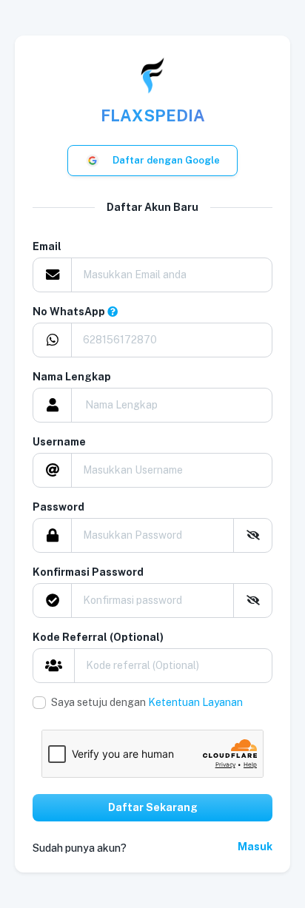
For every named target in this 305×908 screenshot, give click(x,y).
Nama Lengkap (72, 377)
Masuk (255, 846)
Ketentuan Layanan (195, 702)
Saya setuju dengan (147, 702)
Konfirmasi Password (88, 572)
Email (47, 246)
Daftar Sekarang (153, 807)
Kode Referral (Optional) (98, 637)
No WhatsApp (70, 311)
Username (59, 442)
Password (58, 507)
